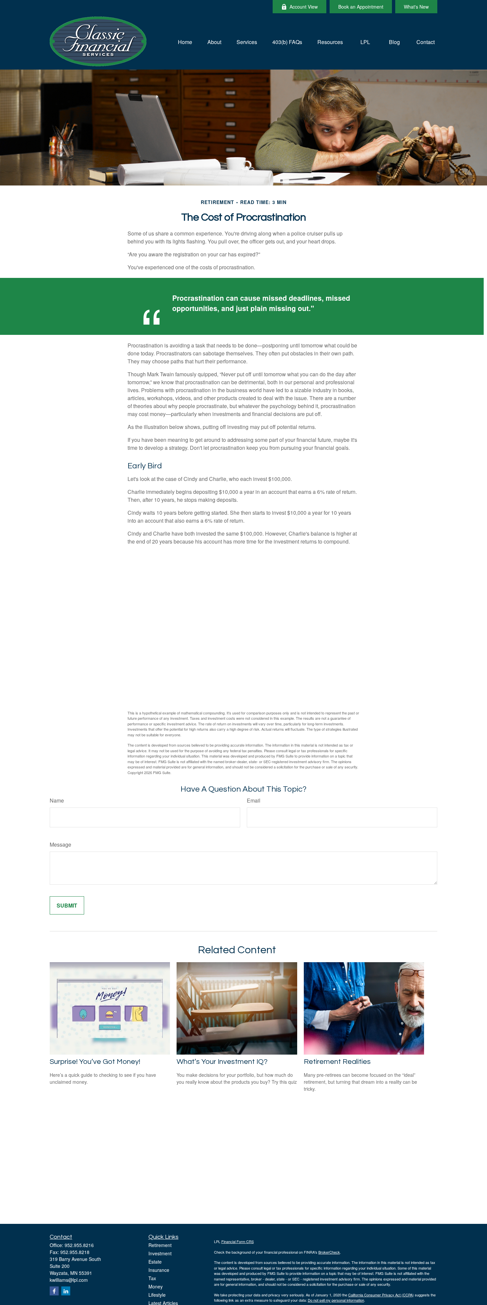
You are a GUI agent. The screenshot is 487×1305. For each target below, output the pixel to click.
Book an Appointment (360, 6)
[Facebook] (54, 1290)
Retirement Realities (337, 1062)
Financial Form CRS (237, 1241)
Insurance (158, 1270)
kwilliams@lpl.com (69, 1280)
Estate (155, 1261)
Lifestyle (157, 1294)
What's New (416, 6)
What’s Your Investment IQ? (222, 1062)
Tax (152, 1278)
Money (155, 1286)
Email (253, 800)
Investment (160, 1253)
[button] (185, 41)
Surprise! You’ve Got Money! (95, 1062)
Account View (304, 6)
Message (60, 844)
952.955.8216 (79, 1245)
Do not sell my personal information (336, 1300)
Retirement (160, 1245)
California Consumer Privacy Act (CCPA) (381, 1294)
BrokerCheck (329, 1252)
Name (57, 800)
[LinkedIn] (65, 1290)
